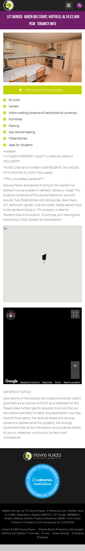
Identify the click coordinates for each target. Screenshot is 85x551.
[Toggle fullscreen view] (75, 314)
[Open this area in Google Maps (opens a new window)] (11, 381)
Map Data (47, 382)
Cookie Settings (60, 533)
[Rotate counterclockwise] (6, 315)
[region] (42, 346)
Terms (58, 382)
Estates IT (23, 533)
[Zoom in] (75, 365)
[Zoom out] (75, 374)
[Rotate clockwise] (14, 315)
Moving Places (27, 529)
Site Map (34, 533)
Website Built (45, 529)
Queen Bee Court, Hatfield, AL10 (38, 16)
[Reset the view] (10, 315)
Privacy (45, 533)
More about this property (44, 89)
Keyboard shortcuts (30, 382)
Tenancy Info (46, 23)
